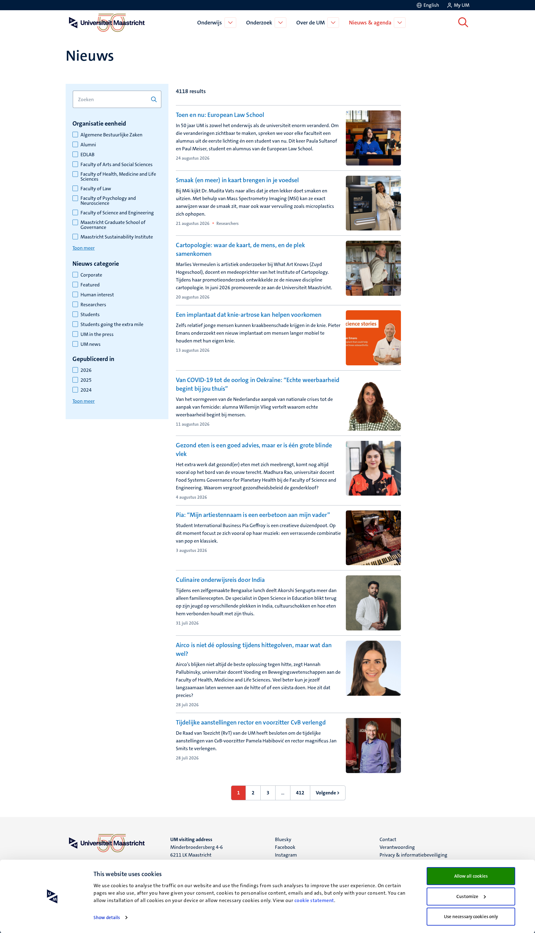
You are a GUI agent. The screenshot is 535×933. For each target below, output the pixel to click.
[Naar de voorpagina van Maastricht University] (106, 22)
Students (90, 314)
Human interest (97, 294)
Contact (388, 839)
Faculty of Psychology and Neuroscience (108, 201)
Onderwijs (209, 22)
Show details (107, 917)
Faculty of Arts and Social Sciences (116, 164)
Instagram (286, 855)
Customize (467, 896)
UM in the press (97, 334)
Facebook (285, 847)
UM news (90, 344)
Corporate (91, 275)
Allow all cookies (471, 876)
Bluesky (283, 839)
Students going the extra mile (111, 324)
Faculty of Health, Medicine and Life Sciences (118, 177)
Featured (90, 284)
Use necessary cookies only (471, 917)
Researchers (93, 304)
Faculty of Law (95, 188)
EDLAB (87, 154)
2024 (86, 390)
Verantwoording (397, 847)
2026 (86, 370)
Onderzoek (259, 22)
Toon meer (83, 248)
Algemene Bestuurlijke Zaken (111, 134)
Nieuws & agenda (370, 22)
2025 (86, 380)
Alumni (88, 144)
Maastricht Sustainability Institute (116, 236)
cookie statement (314, 900)
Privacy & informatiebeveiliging (413, 855)
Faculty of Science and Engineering (117, 212)
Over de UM (310, 22)
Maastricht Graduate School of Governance (113, 225)
